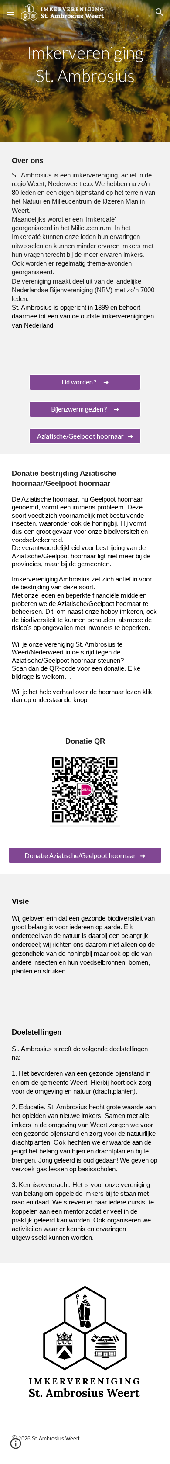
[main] (85, 71)
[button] (10, 12)
